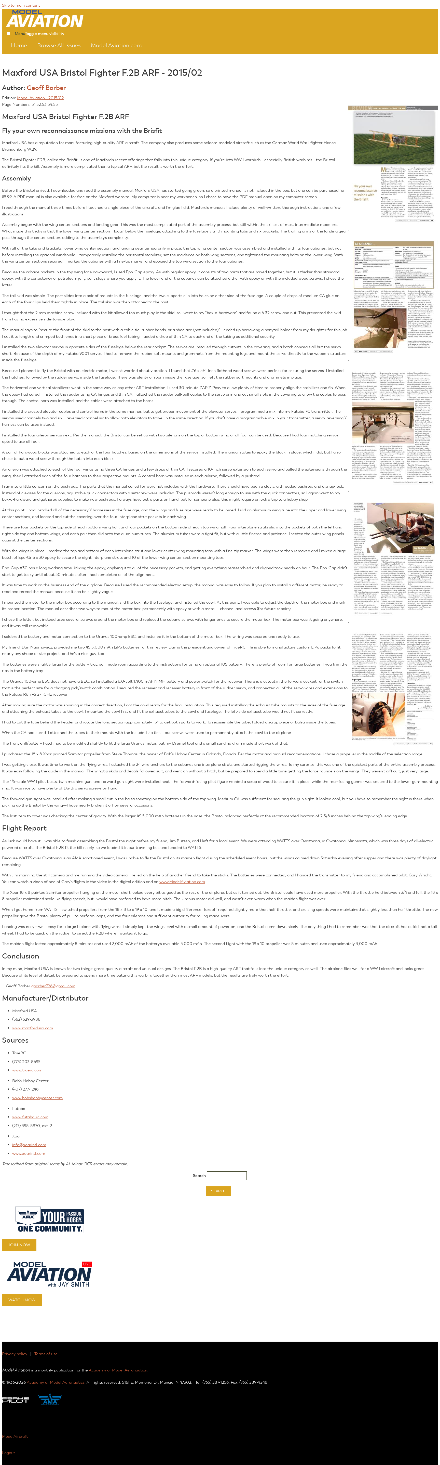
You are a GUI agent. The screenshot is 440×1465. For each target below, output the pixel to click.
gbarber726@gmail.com (53, 985)
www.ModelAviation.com (182, 881)
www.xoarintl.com (28, 1153)
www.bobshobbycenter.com (37, 1097)
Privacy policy (14, 1353)
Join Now (19, 1244)
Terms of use (46, 1353)
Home (19, 45)
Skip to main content (21, 5)
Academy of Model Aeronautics (118, 1370)
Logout (8, 1452)
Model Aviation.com (116, 45)
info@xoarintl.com (29, 1144)
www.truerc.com (27, 1070)
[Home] (52, 18)
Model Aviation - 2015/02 (40, 97)
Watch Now (22, 1300)
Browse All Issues (59, 45)
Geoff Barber (46, 88)
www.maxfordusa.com (32, 1028)
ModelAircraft (15, 1436)
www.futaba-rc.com (30, 1116)
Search (200, 1175)
